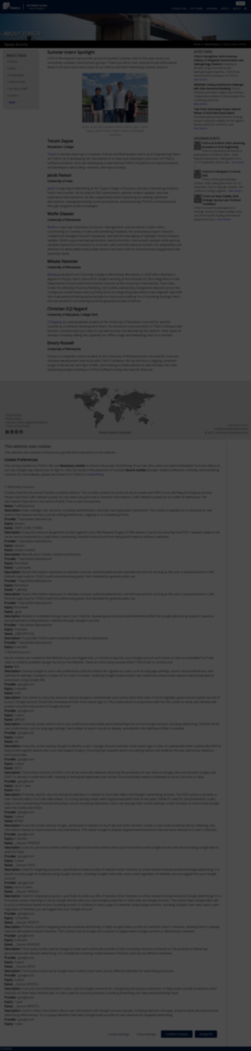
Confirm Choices (177, 1034)
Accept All (205, 1034)
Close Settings (146, 1034)
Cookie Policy (95, 474)
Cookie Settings (118, 1034)
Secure (18, 652)
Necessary (21, 487)
